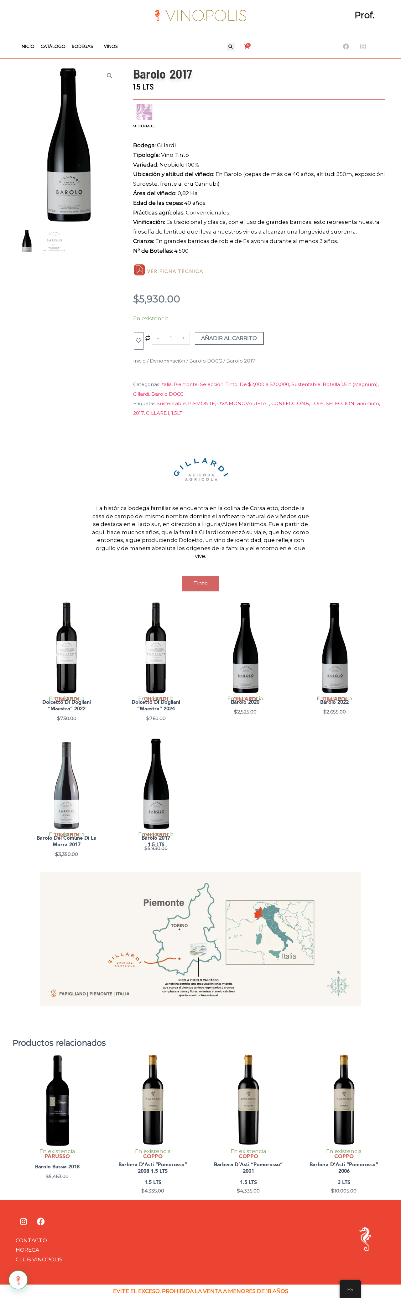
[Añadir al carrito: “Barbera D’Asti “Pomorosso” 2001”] (287, 1075)
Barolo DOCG (205, 361)
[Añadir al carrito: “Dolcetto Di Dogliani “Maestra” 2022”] (102, 622)
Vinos (111, 46)
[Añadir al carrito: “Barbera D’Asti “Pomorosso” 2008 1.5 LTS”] (191, 1075)
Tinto (231, 384)
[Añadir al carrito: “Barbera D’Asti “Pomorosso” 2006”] (382, 1075)
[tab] (200, 583)
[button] (231, 47)
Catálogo (53, 46)
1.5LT (176, 413)
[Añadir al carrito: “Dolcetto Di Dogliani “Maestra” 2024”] (191, 622)
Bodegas (82, 46)
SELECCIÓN (340, 403)
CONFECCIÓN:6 (290, 403)
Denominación (167, 361)
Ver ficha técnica (175, 271)
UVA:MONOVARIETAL (243, 403)
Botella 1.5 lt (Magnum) (350, 384)
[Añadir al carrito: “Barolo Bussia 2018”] (96, 1075)
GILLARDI (157, 413)
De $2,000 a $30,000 (264, 384)
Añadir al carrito (229, 338)
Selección (211, 384)
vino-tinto (368, 403)
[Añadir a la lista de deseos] (138, 341)
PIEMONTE (201, 403)
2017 (138, 413)
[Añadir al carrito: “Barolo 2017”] (191, 758)
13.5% (317, 403)
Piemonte (186, 384)
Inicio (27, 46)
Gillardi (141, 394)
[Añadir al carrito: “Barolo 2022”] (370, 622)
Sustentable (305, 384)
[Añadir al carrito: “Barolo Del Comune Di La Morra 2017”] (102, 758)
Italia (166, 384)
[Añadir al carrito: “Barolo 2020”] (280, 622)
